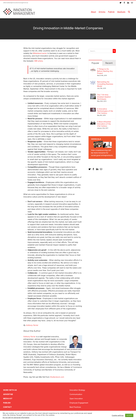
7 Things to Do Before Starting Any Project (105, 71)
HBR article (38, 61)
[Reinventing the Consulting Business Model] (93, 82)
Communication (76, 394)
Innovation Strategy (77, 390)
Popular (95, 63)
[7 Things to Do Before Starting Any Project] (93, 69)
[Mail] (101, 169)
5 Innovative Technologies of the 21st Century (105, 111)
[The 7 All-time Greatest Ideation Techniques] (93, 95)
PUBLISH (7, 403)
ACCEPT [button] (129, 415)
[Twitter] (90, 169)
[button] (129, 11)
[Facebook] (93, 169)
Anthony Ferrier (29, 336)
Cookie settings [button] (118, 415)
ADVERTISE (8, 394)
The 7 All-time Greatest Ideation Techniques (104, 97)
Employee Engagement (79, 403)
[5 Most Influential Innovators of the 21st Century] (93, 122)
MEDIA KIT (7, 398)
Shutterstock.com (57, 377)
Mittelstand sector (40, 53)
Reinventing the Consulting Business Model (105, 84)
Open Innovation (76, 398)
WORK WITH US (10, 390)
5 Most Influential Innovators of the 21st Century (104, 124)
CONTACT (7, 407)
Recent (109, 63)
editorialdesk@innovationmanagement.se (15, 2)
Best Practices (75, 407)
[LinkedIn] (97, 169)
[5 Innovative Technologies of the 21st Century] (93, 109)
